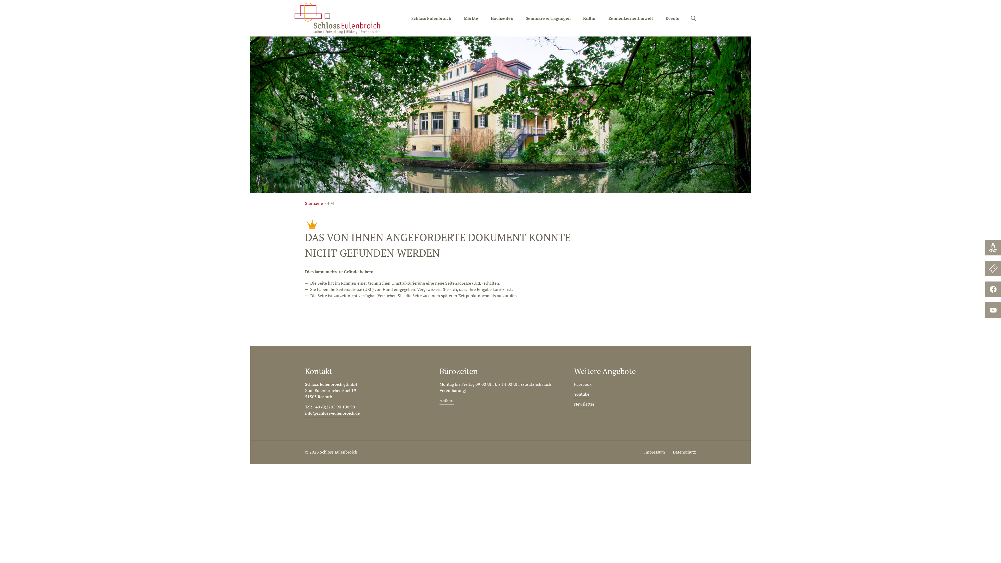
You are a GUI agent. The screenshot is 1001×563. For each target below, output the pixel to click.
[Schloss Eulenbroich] (337, 18)
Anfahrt (447, 400)
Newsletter (584, 404)
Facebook (582, 384)
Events (672, 18)
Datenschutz (684, 452)
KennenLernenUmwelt (630, 18)
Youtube (581, 394)
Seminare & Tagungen (548, 18)
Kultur (589, 18)
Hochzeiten (502, 18)
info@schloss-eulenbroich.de (332, 413)
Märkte (471, 18)
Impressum (654, 452)
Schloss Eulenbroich (431, 18)
